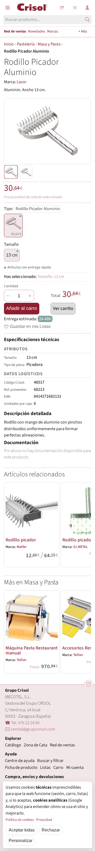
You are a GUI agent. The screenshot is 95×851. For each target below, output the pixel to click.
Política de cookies (20, 819)
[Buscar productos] (87, 19)
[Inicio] (32, 7)
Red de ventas (15, 31)
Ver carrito (63, 308)
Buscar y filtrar (50, 760)
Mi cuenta (75, 767)
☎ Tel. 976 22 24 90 (22, 723)
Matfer (22, 547)
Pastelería (26, 44)
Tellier (21, 660)
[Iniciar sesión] (87, 7)
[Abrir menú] (7, 7)
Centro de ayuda (20, 760)
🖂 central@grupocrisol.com (30, 729)
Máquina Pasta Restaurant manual (32, 650)
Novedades (36, 31)
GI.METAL (80, 547)
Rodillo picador (21, 540)
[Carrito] (74, 7)
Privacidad (44, 819)
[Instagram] (88, 684)
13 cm (11, 255)
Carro (58, 767)
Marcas (52, 31)
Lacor (22, 82)
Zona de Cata (35, 745)
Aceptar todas (22, 829)
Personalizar (20, 840)
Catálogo (13, 745)
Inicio (9, 44)
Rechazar (51, 829)
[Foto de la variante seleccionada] (11, 172)
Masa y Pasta (49, 44)
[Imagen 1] (26, 172)
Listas (62, 7)
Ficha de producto (21, 767)
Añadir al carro (21, 308)
